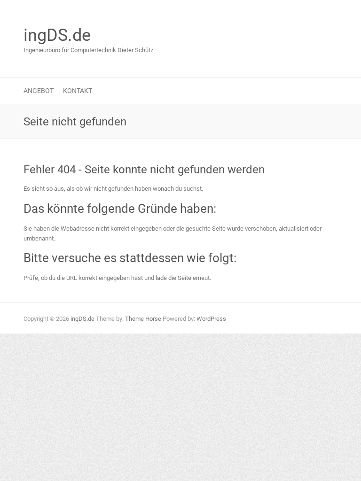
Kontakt (77, 90)
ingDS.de (57, 35)
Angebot (39, 90)
